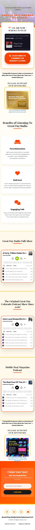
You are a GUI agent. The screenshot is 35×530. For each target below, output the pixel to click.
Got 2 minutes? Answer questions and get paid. (17, 111)
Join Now (17, 492)
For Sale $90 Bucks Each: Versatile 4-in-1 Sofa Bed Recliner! (17, 459)
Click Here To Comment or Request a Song (18, 58)
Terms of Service (24, 524)
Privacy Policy (10, 524)
